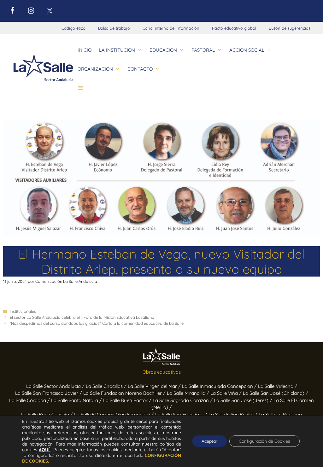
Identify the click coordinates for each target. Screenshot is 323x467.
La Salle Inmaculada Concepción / (220, 386)
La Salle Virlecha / (277, 386)
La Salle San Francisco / (181, 414)
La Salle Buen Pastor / (128, 400)
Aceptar (209, 441)
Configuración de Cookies (264, 441)
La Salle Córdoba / (30, 400)
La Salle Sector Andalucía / (56, 386)
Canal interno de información (171, 28)
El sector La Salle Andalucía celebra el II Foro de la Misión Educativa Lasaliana (82, 317)
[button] (80, 88)
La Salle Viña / (226, 393)
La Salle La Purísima (280, 414)
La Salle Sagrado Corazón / (183, 400)
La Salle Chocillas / (107, 386)
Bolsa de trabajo (114, 28)
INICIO (84, 50)
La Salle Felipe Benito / (233, 414)
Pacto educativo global (234, 28)
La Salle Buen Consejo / (47, 414)
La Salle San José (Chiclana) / (275, 393)
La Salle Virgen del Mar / (155, 386)
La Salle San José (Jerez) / (243, 400)
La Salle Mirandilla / (188, 393)
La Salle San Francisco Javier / (49, 393)
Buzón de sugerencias (289, 28)
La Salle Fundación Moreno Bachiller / (125, 393)
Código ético (73, 28)
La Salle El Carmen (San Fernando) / (114, 414)
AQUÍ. (44, 449)
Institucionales (23, 311)
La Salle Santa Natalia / (77, 400)
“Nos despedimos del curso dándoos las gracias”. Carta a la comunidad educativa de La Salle (97, 323)
